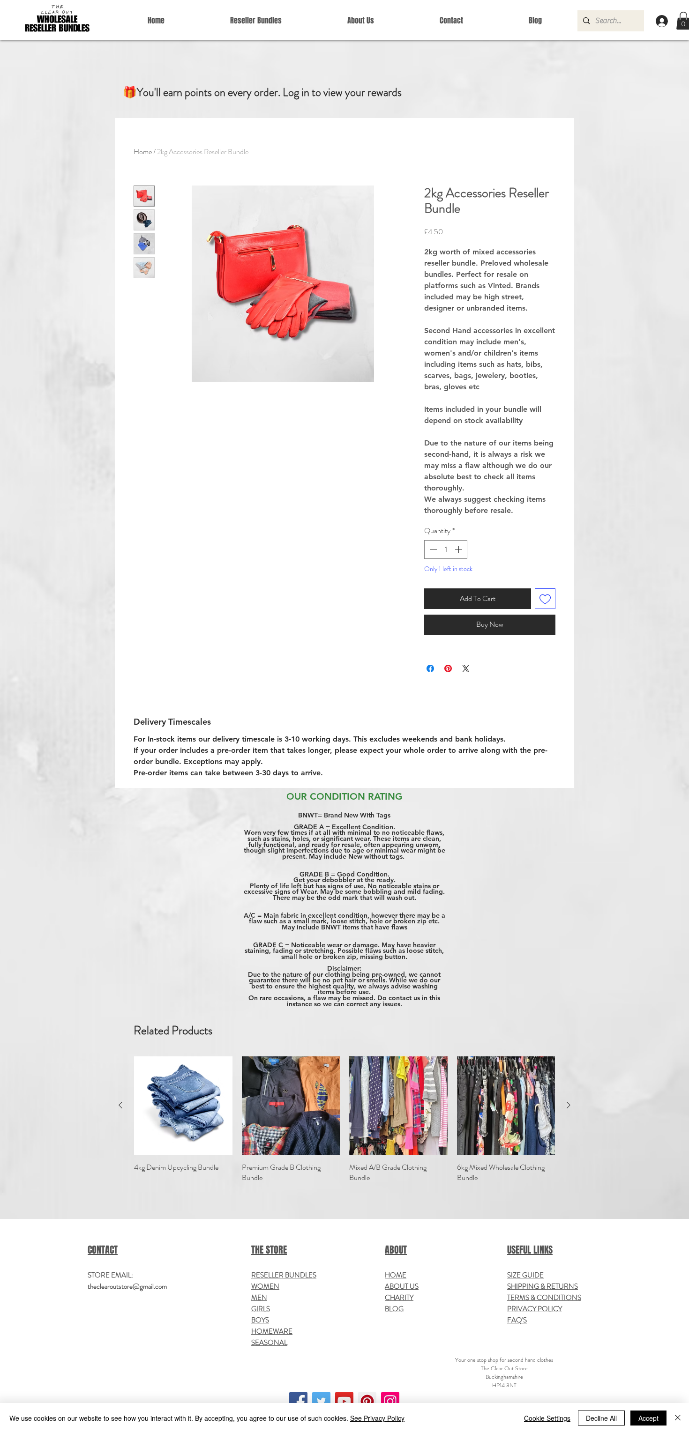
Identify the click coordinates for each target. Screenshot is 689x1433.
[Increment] (459, 549)
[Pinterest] (367, 1401)
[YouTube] (344, 1401)
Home (143, 151)
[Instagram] (390, 1401)
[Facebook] (298, 1401)
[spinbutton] (446, 549)
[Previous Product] (120, 1105)
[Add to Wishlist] (545, 598)
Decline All (601, 1418)
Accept (648, 1418)
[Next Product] (568, 1105)
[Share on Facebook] (430, 668)
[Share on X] (466, 668)
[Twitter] (321, 1401)
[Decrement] (432, 549)
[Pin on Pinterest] (448, 668)
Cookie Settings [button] (547, 1418)
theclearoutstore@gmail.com (127, 1286)
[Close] (677, 1418)
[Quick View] (183, 1105)
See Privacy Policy (377, 1418)
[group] (344, 1119)
